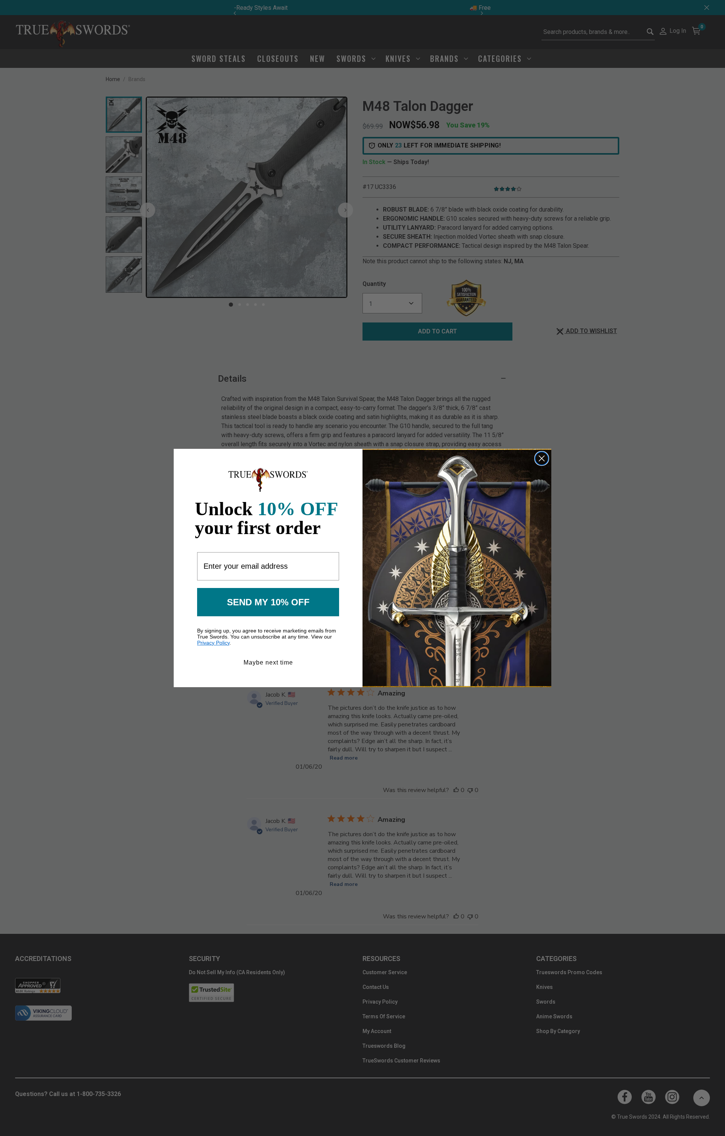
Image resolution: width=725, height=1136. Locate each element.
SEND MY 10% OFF (268, 602)
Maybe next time (268, 662)
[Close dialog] (541, 458)
